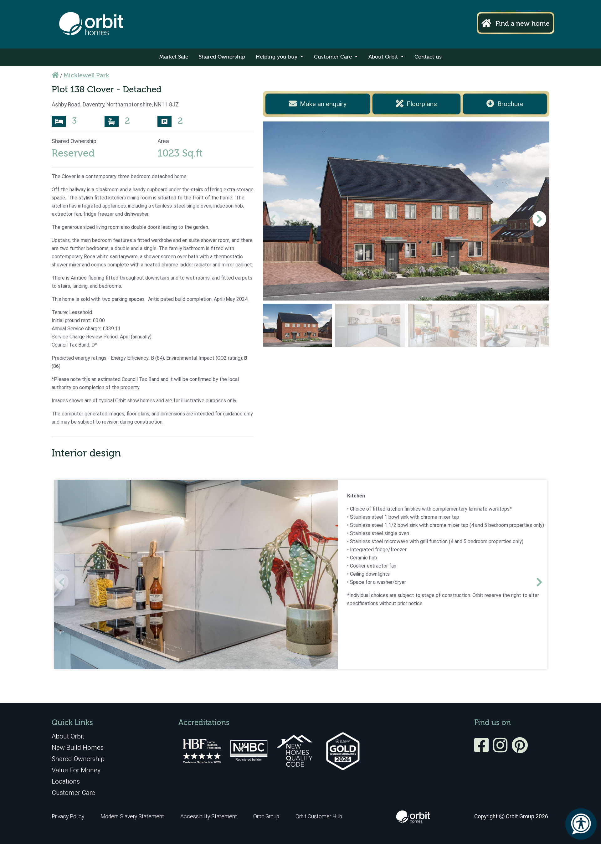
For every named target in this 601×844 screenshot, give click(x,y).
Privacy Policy (68, 816)
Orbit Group (266, 816)
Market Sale (173, 57)
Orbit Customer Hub (318, 816)
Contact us (428, 57)
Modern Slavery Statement (132, 816)
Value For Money (76, 770)
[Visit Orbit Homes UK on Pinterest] (520, 749)
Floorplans (422, 104)
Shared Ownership (222, 57)
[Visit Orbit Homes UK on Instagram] (502, 749)
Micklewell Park (86, 76)
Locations (66, 781)
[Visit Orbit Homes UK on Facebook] (483, 749)
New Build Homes (78, 747)
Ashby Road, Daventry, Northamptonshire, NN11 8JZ (115, 104)
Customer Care (333, 57)
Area (163, 141)
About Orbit (383, 57)
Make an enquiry (323, 104)
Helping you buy (277, 57)
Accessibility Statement (208, 816)
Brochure (510, 104)
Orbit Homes (91, 24)
